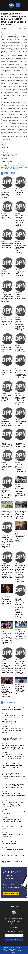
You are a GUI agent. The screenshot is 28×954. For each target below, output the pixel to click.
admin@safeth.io (5, 150)
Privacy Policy (12, 950)
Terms (6, 950)
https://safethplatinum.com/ (12, 163)
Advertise (20, 950)
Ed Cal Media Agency (14, 168)
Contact (14, 952)
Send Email (7, 157)
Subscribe (14, 940)
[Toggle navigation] (18, 5)
